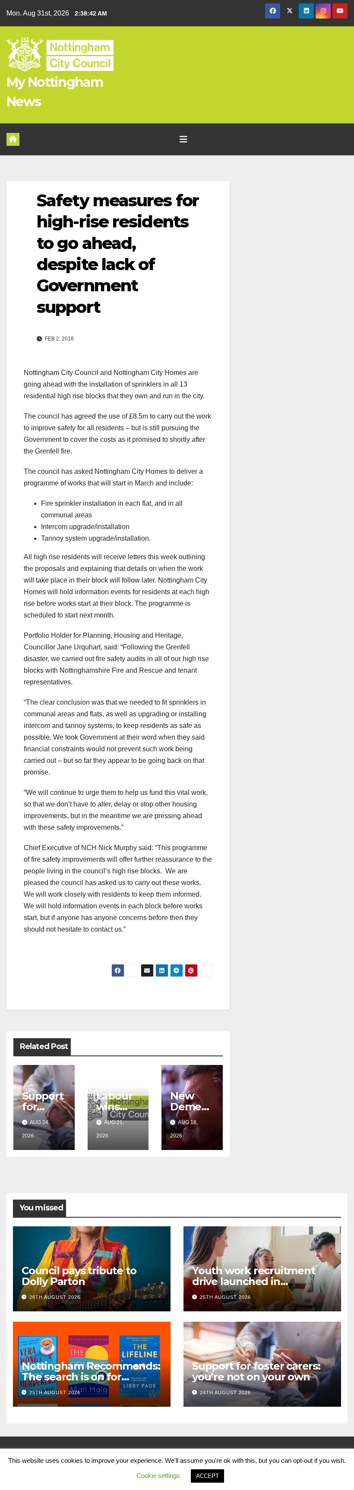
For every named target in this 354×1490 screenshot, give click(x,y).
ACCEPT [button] (207, 1476)
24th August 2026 (225, 1392)
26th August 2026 (54, 1297)
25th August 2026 (225, 1297)
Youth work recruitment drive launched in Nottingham (253, 1281)
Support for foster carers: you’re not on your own (256, 1371)
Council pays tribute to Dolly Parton (79, 1276)
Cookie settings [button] (158, 1475)
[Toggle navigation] (183, 139)
